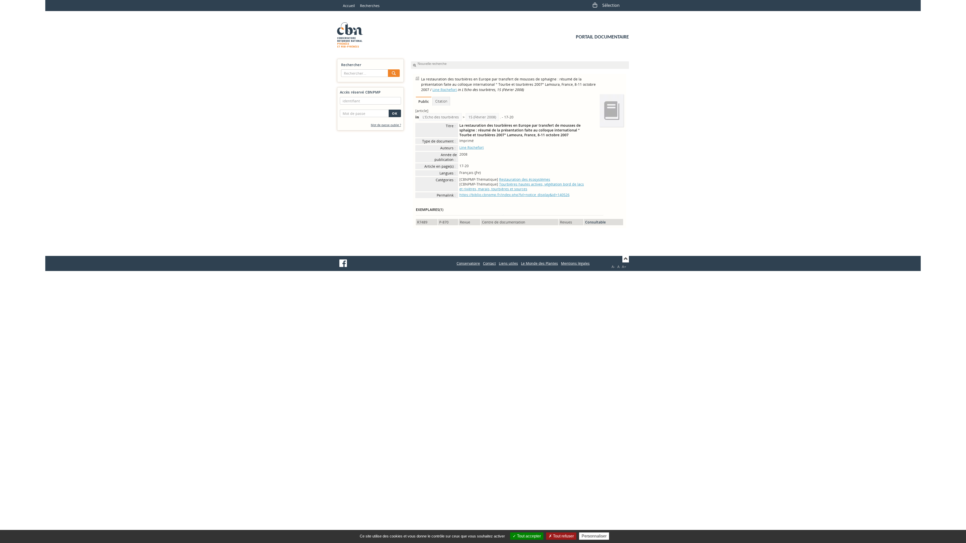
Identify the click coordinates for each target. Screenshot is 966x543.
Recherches (370, 5)
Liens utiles (508, 263)
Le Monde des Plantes (539, 263)
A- (613, 266)
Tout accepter (528, 536)
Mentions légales (575, 263)
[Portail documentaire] (352, 35)
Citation (441, 101)
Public (423, 101)
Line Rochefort (444, 89)
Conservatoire (468, 263)
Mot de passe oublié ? (386, 125)
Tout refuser (563, 536)
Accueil (349, 5)
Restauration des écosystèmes (524, 179)
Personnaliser (594, 536)
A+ (624, 266)
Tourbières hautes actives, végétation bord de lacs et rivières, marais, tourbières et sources (521, 186)
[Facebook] (343, 263)
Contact (489, 263)
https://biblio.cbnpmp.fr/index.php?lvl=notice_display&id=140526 (514, 194)
